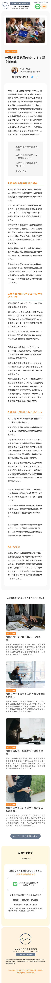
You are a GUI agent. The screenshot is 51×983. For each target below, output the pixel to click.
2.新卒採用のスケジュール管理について (28, 156)
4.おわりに (21, 171)
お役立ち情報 (11, 51)
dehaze (44, 6)
